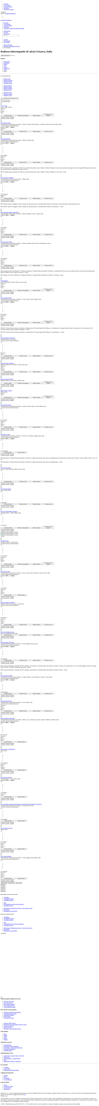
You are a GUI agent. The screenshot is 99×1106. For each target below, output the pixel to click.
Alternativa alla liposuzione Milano (12, 1012)
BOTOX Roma (7, 1027)
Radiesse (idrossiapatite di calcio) (12, 46)
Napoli (5, 1037)
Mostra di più (4, 883)
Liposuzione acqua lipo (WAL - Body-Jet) (14, 1055)
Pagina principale (8, 45)
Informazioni (7, 61)
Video (5, 70)
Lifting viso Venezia (9, 1026)
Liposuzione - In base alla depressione (13, 1047)
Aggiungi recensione (9, 9)
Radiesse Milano (8, 85)
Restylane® (6, 909)
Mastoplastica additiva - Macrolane (12, 1061)
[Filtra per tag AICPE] (6, 101)
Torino (5, 1038)
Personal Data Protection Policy (11, 1070)
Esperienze (6, 8)
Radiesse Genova (8, 83)
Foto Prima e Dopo (8, 1086)
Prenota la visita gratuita (23, 115)
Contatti (6, 1075)
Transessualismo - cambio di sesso (12, 1058)
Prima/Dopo (7, 68)
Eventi (5, 1077)
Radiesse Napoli (8, 87)
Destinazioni (7, 1089)
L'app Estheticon (8, 1079)
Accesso (6, 32)
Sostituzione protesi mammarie (11, 1046)
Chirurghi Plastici (8, 6)
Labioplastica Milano (9, 1015)
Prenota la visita (23, 131)
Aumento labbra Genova (10, 1023)
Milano (5, 1035)
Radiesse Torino (8, 92)
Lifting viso (6, 1057)
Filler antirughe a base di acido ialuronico (14, 904)
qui (25, 1094)
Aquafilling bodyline (9, 898)
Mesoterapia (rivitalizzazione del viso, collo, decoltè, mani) (18, 908)
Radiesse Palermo (8, 88)
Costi (5, 65)
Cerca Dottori (7, 5)
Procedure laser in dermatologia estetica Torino (15, 1024)
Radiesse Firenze (8, 81)
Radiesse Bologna (8, 80)
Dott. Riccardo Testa (9, 1001)
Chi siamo (6, 1067)
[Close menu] (1, 1)
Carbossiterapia (7, 1045)
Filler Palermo (7, 1016)
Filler (5, 903)
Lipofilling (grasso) (8, 905)
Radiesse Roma (7, 90)
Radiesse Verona (8, 95)
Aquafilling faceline (8, 900)
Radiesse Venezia (8, 94)
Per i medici (7, 34)
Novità (5, 1085)
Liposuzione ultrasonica (9, 1049)
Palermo (6, 1039)
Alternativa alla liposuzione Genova (12, 1028)
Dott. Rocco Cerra (8, 1003)
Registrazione (7, 31)
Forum (5, 67)
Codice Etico (7, 1068)
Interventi (6, 4)
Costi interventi (7, 1087)
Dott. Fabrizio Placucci (9, 1005)
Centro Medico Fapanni (9, 1007)
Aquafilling (6, 897)
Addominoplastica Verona (10, 1013)
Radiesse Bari (7, 79)
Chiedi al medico (8, 115)
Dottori (5, 64)
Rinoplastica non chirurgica (10, 911)
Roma (5, 1034)
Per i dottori (6, 1078)
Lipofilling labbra (8, 1050)
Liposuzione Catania (9, 1018)
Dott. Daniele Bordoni (9, 1004)
